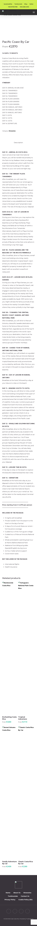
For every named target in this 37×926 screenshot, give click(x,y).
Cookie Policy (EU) (25, 899)
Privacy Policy (10, 899)
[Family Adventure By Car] (10, 792)
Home (8, 893)
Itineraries (12, 131)
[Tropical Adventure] (26, 647)
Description (18, 142)
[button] (34, 12)
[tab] (18, 142)
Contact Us (25, 896)
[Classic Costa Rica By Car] (26, 792)
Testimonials (13, 896)
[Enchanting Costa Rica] (10, 647)
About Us (16, 893)
